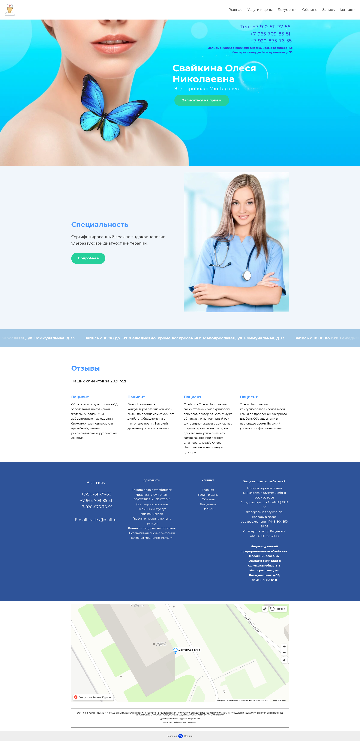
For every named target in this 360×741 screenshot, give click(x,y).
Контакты (348, 10)
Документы (287, 10)
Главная (235, 10)
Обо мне (309, 10)
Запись (328, 10)
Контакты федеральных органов (152, 528)
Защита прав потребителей (152, 490)
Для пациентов (152, 514)
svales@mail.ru (102, 519)
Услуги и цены (260, 10)
